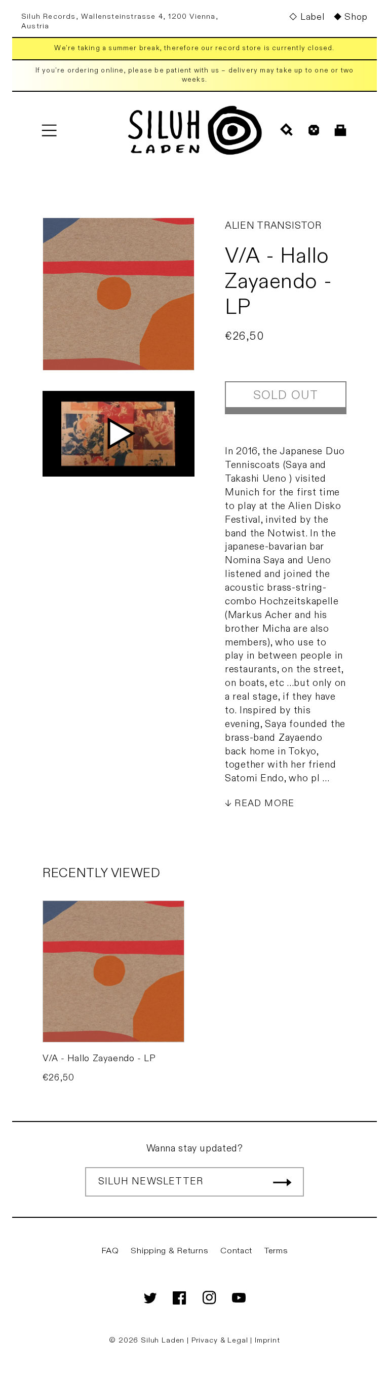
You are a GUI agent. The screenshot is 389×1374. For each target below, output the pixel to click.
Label (312, 17)
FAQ (110, 1250)
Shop (356, 17)
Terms (276, 1250)
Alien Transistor (273, 225)
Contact (236, 1250)
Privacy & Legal (220, 1340)
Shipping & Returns (169, 1250)
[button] (48, 130)
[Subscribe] (282, 1182)
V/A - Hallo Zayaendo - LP (99, 1058)
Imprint (267, 1340)
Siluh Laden (162, 1340)
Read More (264, 803)
